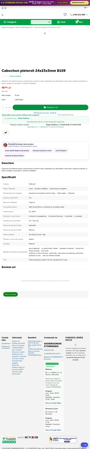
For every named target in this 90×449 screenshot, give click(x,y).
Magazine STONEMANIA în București (53, 358)
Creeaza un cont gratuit (6, 347)
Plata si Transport (18, 345)
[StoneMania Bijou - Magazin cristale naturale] (2, 14)
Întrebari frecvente (18, 343)
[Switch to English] (2, 8)
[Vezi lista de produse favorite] (65, 16)
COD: (3, 100)
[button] (53, 113)
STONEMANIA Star (34, 355)
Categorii (11, 22)
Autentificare (6, 343)
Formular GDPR (17, 369)
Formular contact (18, 358)
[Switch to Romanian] (5, 8)
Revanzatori (16, 374)
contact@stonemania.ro (52, 353)
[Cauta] (49, 22)
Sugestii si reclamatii (19, 356)
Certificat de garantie (35, 349)
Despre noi (16, 341)
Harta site (15, 365)
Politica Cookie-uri (18, 367)
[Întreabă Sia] (84, 445)
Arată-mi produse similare (14, 156)
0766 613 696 (79, 15)
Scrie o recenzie (15, 76)
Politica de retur (17, 354)
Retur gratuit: (6, 95)
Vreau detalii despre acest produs (17, 151)
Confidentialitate (17, 347)
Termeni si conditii (18, 352)
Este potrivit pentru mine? (42, 151)
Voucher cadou (17, 372)
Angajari (15, 363)
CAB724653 (19, 100)
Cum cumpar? (17, 350)
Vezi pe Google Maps (53, 403)
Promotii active (17, 361)
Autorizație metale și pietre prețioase (35, 342)
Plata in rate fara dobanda (34, 352)
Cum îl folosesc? (61, 151)
